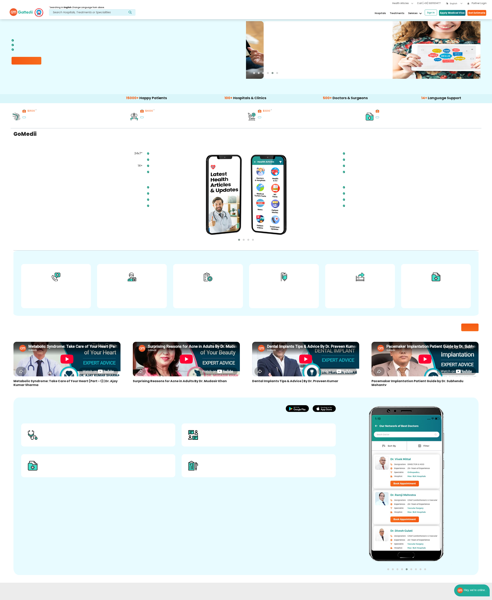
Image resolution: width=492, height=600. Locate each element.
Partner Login (479, 3)
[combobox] (456, 3)
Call (429, 3)
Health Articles (400, 3)
